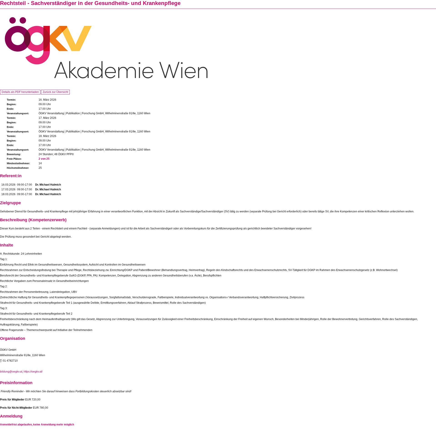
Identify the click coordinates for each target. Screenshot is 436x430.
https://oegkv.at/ (33, 371)
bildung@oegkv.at (11, 371)
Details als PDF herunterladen (20, 92)
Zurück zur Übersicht (55, 92)
